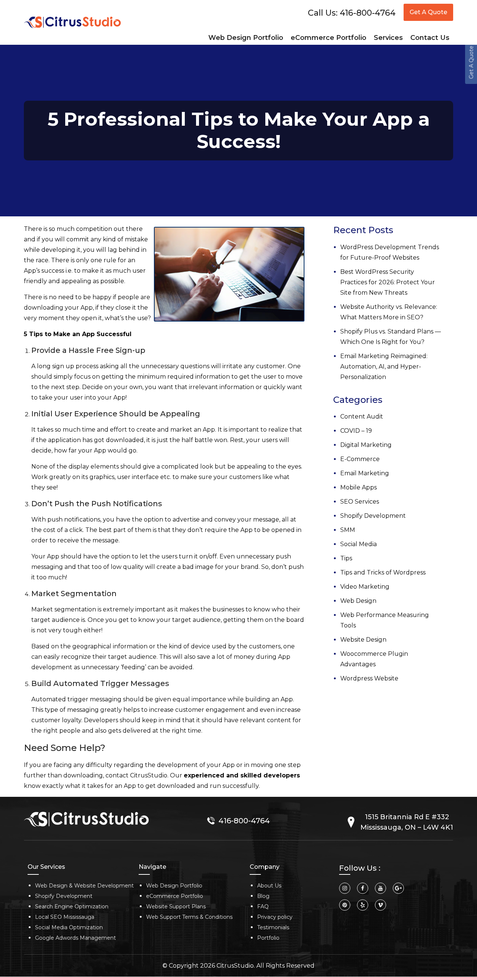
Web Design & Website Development (84, 885)
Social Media (347, 540)
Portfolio (268, 937)
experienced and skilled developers (242, 775)
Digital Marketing (354, 441)
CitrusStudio (235, 965)
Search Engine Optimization (71, 906)
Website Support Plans (176, 906)
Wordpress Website (358, 653)
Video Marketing (353, 582)
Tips (335, 554)
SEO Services (348, 497)
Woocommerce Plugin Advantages (381, 639)
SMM (336, 526)
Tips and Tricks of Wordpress (371, 568)
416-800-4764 (368, 13)
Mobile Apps (347, 483)
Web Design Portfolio (174, 885)
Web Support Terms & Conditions (189, 917)
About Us (269, 885)
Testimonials (273, 927)
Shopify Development (362, 512)
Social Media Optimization (69, 927)
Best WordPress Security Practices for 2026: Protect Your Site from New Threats (385, 278)
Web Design (347, 597)
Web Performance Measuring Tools (382, 611)
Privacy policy (275, 917)
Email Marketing (353, 469)
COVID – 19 (345, 426)
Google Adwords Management (75, 937)
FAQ (263, 906)
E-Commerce (349, 455)
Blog (263, 896)
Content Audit (350, 412)
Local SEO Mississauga (64, 917)
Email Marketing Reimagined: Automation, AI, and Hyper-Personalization (372, 363)
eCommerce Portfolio (174, 896)
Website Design (352, 625)
